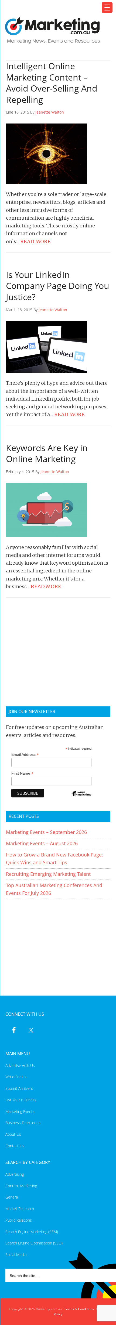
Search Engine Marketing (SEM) (31, 1231)
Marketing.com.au (55, 30)
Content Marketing (21, 1185)
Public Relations (18, 1220)
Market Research (19, 1208)
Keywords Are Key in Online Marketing (47, 453)
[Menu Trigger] (107, 7)
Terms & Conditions (79, 1309)
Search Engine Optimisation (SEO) (34, 1243)
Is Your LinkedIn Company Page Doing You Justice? (57, 286)
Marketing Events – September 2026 (46, 832)
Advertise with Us (20, 1065)
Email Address (25, 754)
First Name (22, 773)
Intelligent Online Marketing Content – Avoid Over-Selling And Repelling (51, 82)
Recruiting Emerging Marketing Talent (48, 874)
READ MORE (35, 241)
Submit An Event (19, 1088)
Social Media (15, 1254)
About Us (13, 1134)
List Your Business (20, 1099)
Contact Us (14, 1145)
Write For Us (15, 1076)
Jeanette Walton (49, 112)
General (12, 1197)
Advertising (14, 1174)
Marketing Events (20, 1111)
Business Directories (22, 1122)
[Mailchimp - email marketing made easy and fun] (81, 797)
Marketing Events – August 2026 (42, 843)
